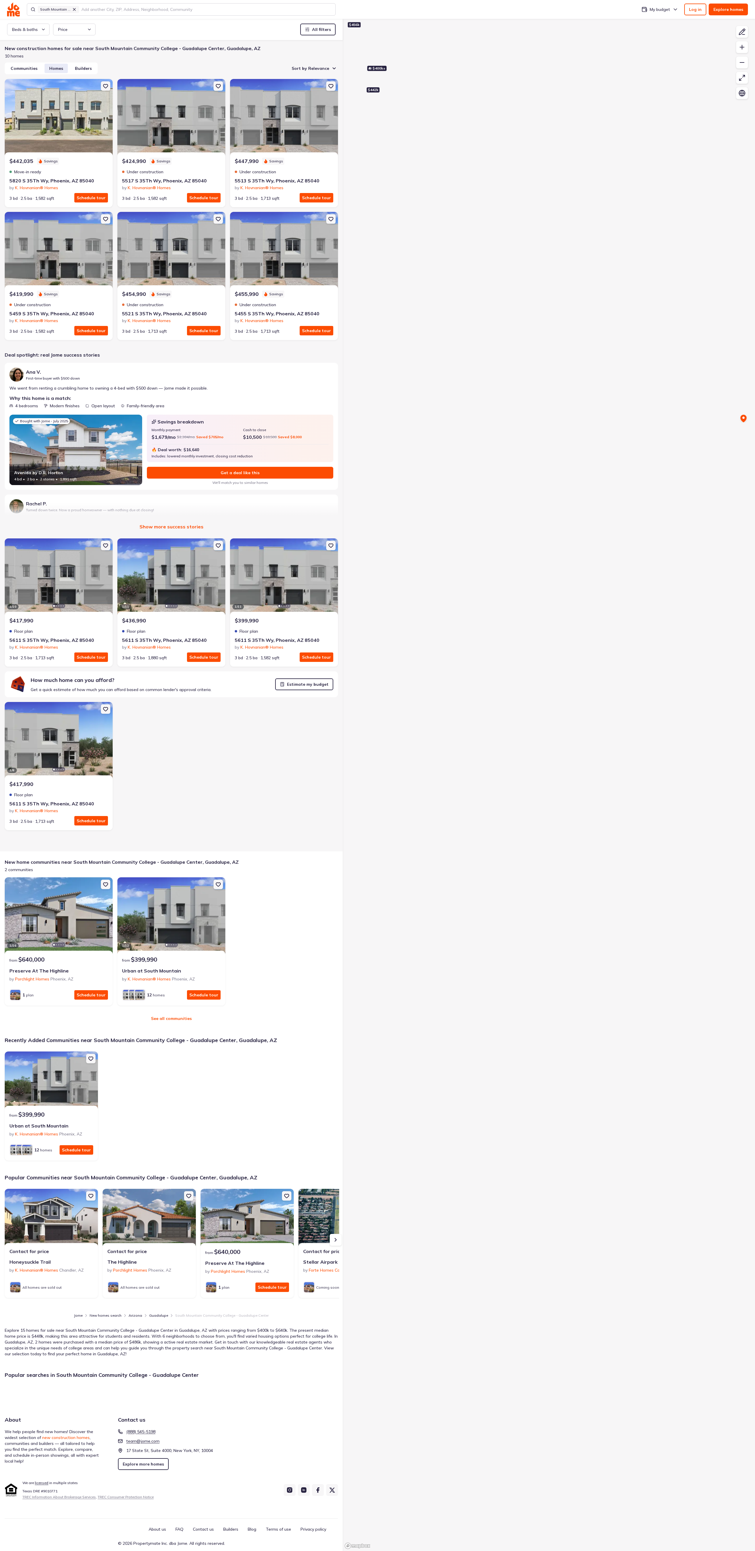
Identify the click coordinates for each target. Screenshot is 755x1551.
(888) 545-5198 (140, 1431)
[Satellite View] (742, 93)
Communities (24, 68)
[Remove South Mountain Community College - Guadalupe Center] (74, 9)
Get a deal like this (240, 472)
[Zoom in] (742, 47)
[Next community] (336, 1240)
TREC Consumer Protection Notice (126, 1497)
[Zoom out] (742, 62)
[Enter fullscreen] (742, 78)
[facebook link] (318, 1490)
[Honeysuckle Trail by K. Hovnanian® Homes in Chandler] (51, 1218)
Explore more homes (143, 1464)
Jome (78, 1315)
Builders (83, 68)
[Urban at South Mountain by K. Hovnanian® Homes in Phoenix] (171, 916)
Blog (252, 1529)
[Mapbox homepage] (357, 1545)
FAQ (179, 1529)
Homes (56, 68)
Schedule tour (91, 197)
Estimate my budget (308, 684)
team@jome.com (143, 1441)
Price (63, 29)
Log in (695, 9)
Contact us (203, 1529)
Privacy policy (313, 1529)
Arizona (135, 1315)
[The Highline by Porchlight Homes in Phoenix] (149, 1218)
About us (157, 1529)
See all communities (171, 1018)
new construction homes (66, 1437)
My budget (660, 9)
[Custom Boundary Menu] (742, 32)
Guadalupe (158, 1315)
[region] (549, 221)
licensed (41, 1483)
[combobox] (206, 9)
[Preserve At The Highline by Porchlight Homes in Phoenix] (59, 916)
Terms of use (278, 1529)
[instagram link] (290, 1490)
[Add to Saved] (105, 86)
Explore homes (728, 9)
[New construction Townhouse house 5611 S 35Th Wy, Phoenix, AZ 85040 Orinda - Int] (284, 577)
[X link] (332, 1490)
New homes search (106, 1315)
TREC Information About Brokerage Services (59, 1497)
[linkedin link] (304, 1490)
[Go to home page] (13, 9)
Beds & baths (25, 29)
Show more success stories (171, 527)
